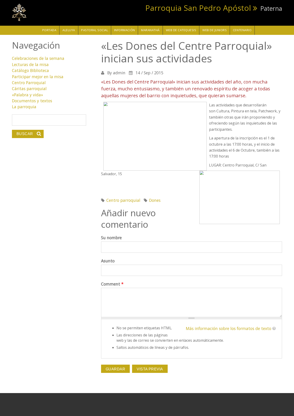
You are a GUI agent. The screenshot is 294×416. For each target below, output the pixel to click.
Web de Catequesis (181, 30)
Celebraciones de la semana (38, 58)
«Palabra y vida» (27, 94)
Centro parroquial (123, 200)
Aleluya (68, 30)
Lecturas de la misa (30, 64)
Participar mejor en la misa (37, 76)
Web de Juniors (214, 30)
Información (124, 30)
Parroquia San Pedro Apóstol (198, 8)
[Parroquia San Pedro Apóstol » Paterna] (19, 11)
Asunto (108, 260)
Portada (49, 30)
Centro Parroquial (29, 82)
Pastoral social (94, 30)
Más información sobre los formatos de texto (228, 328)
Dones (155, 200)
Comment (112, 284)
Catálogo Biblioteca (30, 70)
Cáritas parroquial (29, 88)
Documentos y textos (32, 100)
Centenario (242, 30)
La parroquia (24, 106)
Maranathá (150, 30)
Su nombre (111, 237)
